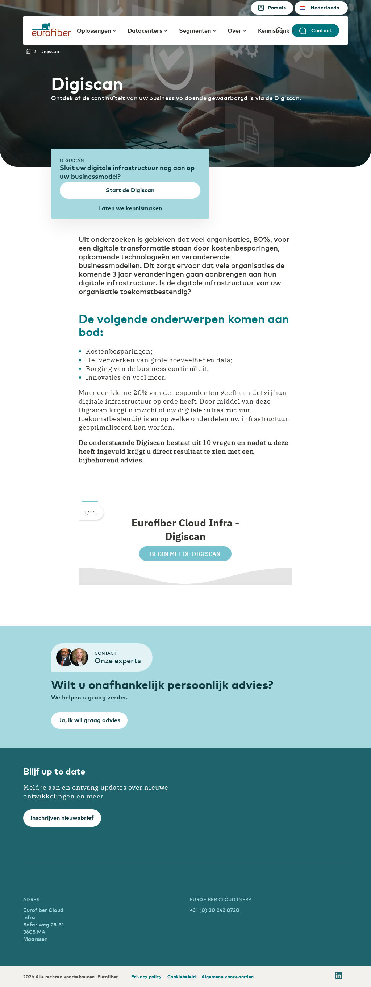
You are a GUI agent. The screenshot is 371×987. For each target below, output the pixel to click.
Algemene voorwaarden (227, 976)
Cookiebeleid (181, 976)
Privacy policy (146, 976)
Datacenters (145, 30)
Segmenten (195, 30)
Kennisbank (273, 30)
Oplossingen (94, 30)
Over (234, 30)
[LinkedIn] (338, 976)
